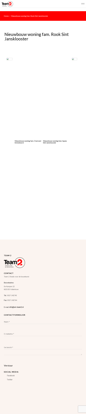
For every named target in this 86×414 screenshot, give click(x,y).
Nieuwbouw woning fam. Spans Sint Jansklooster (55, 142)
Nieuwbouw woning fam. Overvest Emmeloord (28, 142)
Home (6, 16)
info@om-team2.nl (16, 307)
